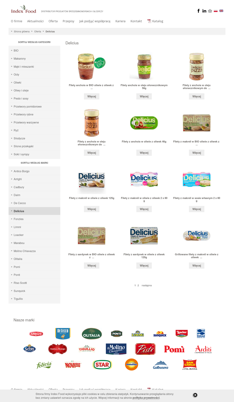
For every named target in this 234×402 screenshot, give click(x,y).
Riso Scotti (20, 283)
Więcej (91, 96)
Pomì (17, 267)
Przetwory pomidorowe (28, 106)
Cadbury (19, 187)
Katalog (157, 21)
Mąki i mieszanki (24, 66)
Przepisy (68, 21)
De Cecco (20, 203)
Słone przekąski (23, 146)
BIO (16, 50)
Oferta (53, 21)
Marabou (19, 243)
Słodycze (19, 138)
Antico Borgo (21, 171)
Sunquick (19, 291)
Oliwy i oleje (21, 90)
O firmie (16, 21)
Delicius (50, 31)
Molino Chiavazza (25, 251)
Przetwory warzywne (26, 122)
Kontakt (136, 21)
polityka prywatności (146, 398)
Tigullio (18, 299)
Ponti (17, 275)
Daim (17, 195)
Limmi (17, 227)
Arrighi (18, 179)
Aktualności (35, 21)
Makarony (20, 58)
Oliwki (17, 82)
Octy (16, 74)
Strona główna (22, 31)
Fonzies (18, 219)
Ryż (16, 130)
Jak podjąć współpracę (94, 21)
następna (147, 285)
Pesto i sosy (21, 98)
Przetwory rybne (23, 114)
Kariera (120, 21)
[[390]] (87, 349)
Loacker (18, 235)
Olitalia (18, 259)
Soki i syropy (21, 154)
